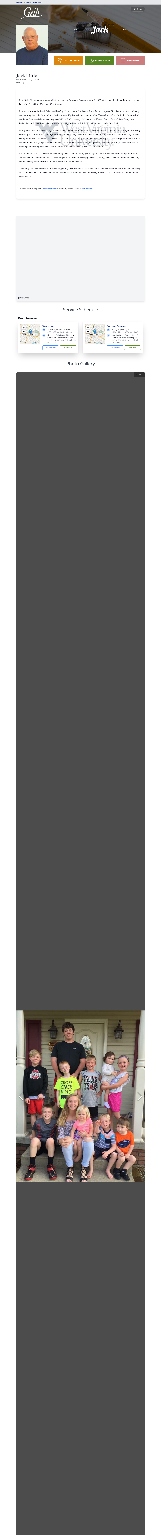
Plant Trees (68, 348)
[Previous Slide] (21, 1096)
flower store (87, 188)
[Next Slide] (140, 1096)
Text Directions (50, 348)
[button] (30, 331)
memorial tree (49, 188)
